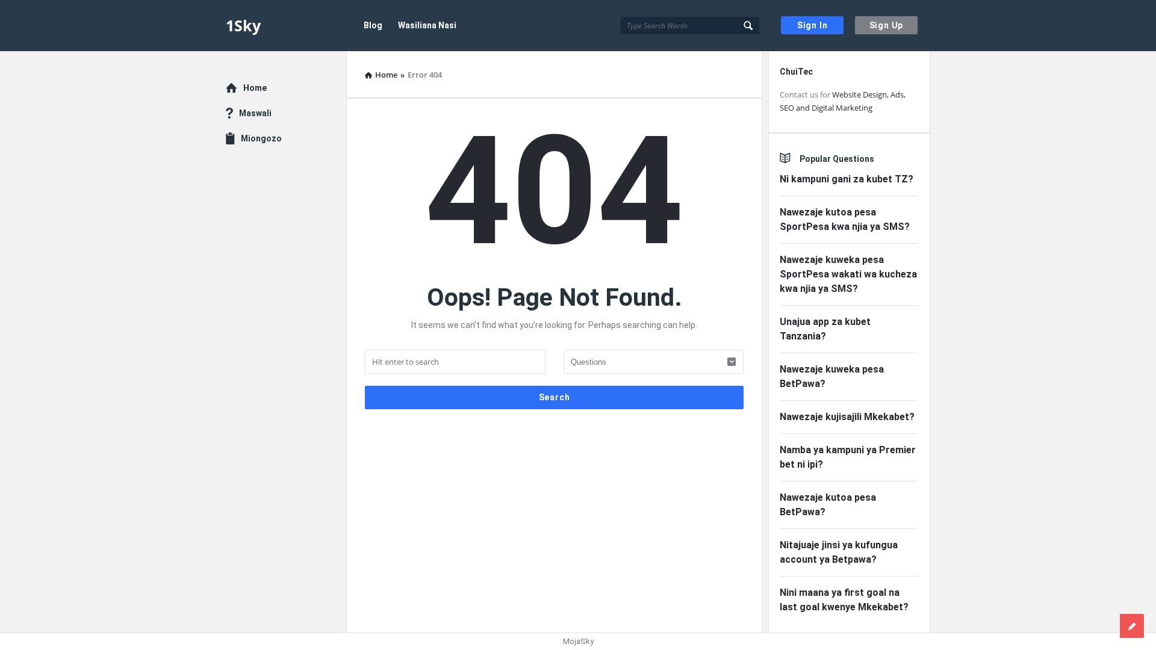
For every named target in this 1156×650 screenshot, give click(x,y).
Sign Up (886, 25)
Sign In (812, 25)
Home (255, 88)
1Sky (243, 25)
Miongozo (261, 138)
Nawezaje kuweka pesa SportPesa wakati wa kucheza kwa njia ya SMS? (848, 274)
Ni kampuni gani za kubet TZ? (846, 179)
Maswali (255, 113)
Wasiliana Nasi (427, 25)
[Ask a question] (1132, 626)
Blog (373, 25)
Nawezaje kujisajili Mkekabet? (847, 416)
